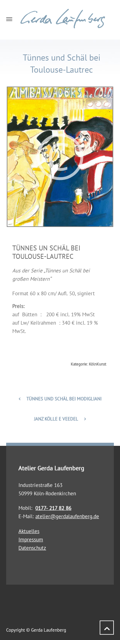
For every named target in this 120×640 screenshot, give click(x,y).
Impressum (30, 539)
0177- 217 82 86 (53, 508)
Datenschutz (32, 547)
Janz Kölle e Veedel (56, 419)
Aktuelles (28, 531)
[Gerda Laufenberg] (60, 18)
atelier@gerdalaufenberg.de (67, 516)
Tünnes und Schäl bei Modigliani (64, 399)
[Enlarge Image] (60, 157)
